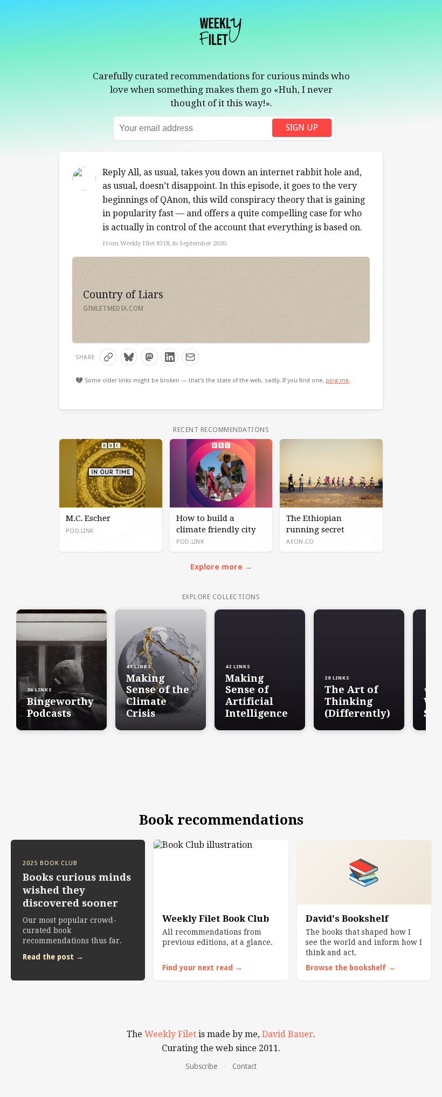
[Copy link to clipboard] (108, 357)
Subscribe (201, 1066)
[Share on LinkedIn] (169, 357)
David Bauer (287, 1034)
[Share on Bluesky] (128, 357)
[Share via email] (190, 357)
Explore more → (221, 567)
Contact (244, 1066)
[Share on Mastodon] (149, 357)
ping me (337, 380)
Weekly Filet (170, 1034)
